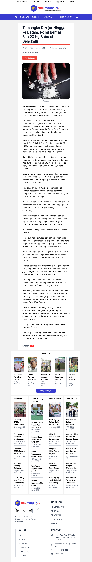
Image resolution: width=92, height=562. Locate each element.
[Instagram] (17, 510)
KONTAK (55, 523)
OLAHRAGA (23, 547)
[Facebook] (30, 510)
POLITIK (22, 539)
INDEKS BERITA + (67, 17)
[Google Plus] (36, 510)
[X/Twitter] (24, 510)
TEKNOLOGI (23, 551)
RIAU (15, 17)
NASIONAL (24, 17)
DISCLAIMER (57, 519)
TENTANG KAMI (58, 507)
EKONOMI (22, 543)
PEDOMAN (56, 515)
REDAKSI (55, 511)
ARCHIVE (22, 556)
